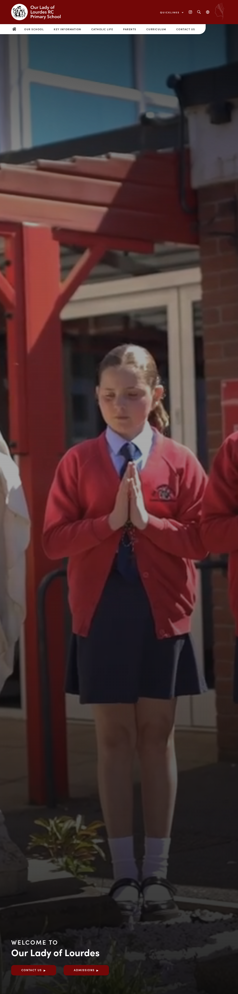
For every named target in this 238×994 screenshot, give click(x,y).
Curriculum (156, 29)
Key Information (67, 29)
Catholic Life (102, 29)
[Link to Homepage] (39, 12)
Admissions (84, 970)
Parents (129, 29)
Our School (34, 29)
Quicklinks (170, 12)
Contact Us (185, 29)
